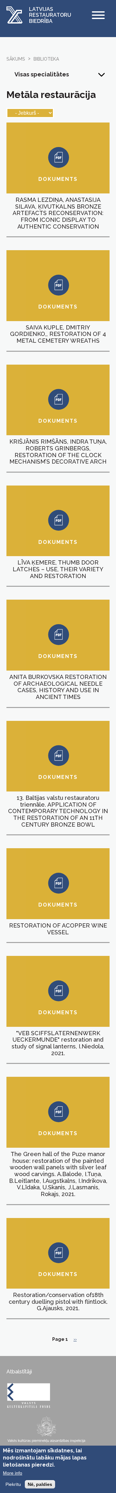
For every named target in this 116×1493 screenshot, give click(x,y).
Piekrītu (13, 1484)
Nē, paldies (40, 1484)
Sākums (15, 59)
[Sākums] (14, 15)
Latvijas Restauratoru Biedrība (50, 15)
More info (12, 1473)
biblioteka (46, 59)
